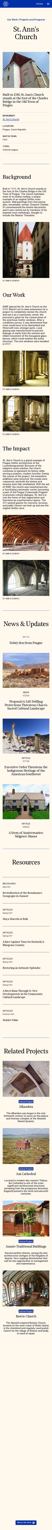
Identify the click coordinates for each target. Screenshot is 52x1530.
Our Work (12, 20)
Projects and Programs (32, 20)
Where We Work (24, 1523)
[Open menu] (48, 4)
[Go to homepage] (19, 4)
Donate (39, 4)
